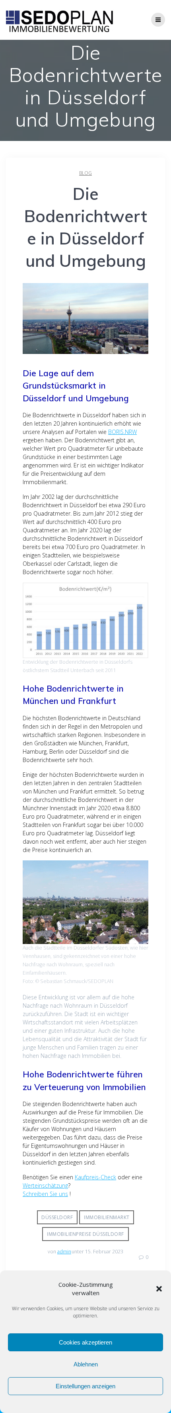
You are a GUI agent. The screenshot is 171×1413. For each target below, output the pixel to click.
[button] (159, 1289)
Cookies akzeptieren (85, 1342)
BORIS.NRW (122, 432)
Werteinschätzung (45, 1185)
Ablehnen (86, 1364)
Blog (85, 173)
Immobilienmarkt (107, 1217)
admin (64, 1251)
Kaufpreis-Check (95, 1177)
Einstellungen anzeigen (85, 1386)
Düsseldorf (57, 1217)
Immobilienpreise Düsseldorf (85, 1234)
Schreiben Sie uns (45, 1194)
